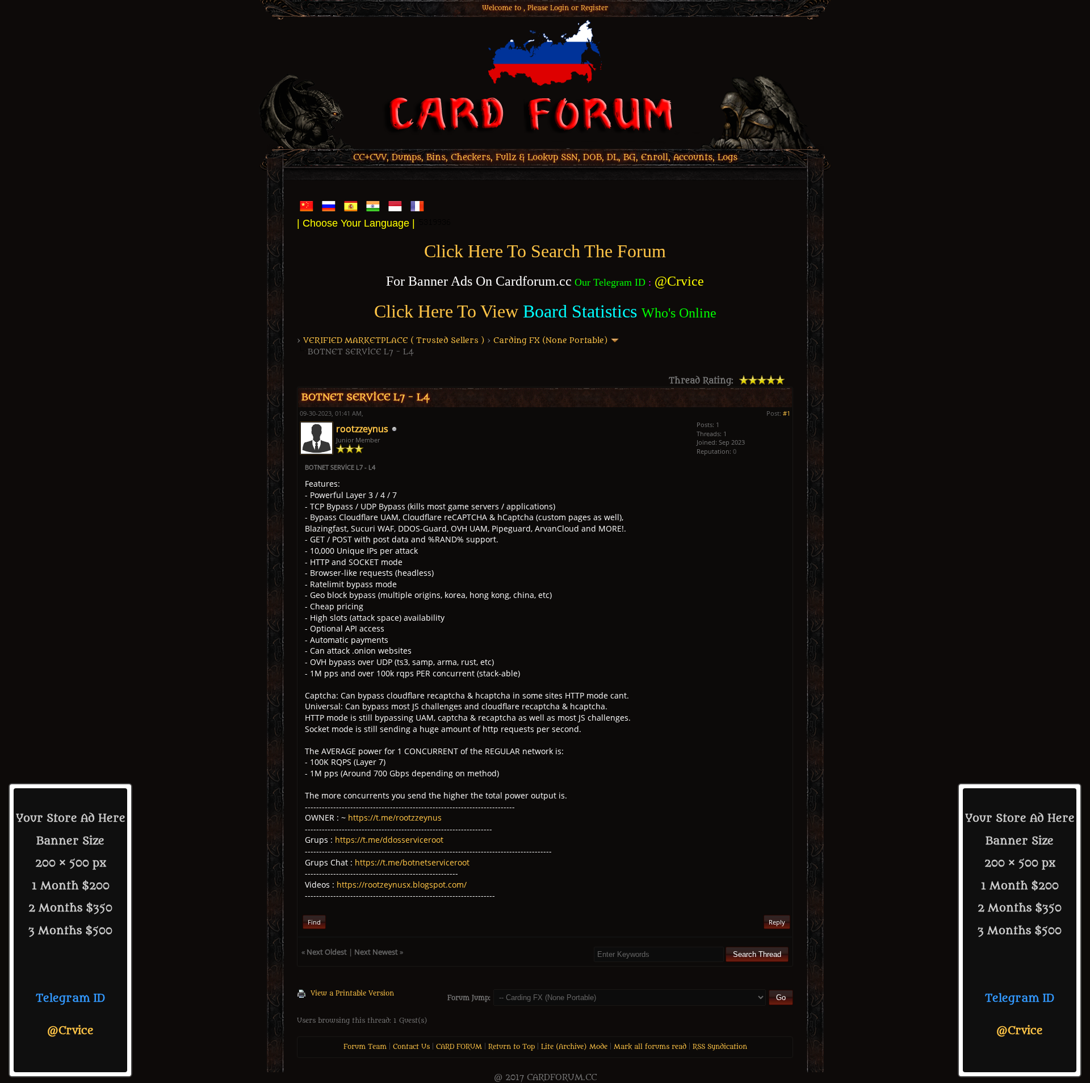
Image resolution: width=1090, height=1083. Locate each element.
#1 (786, 413)
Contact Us (411, 1047)
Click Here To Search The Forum (545, 251)
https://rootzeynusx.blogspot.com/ (402, 884)
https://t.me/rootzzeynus (395, 817)
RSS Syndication (720, 1047)
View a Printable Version (352, 993)
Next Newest (376, 952)
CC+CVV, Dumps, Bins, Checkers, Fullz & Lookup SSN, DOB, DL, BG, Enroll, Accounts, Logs (545, 157)
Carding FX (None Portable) (550, 340)
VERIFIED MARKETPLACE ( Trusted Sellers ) (394, 340)
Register (594, 8)
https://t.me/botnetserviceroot (412, 862)
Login (559, 8)
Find (314, 922)
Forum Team (365, 1047)
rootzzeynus (362, 429)
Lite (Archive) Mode (574, 1047)
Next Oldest (327, 952)
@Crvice (70, 1031)
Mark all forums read (650, 1047)
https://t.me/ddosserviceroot (389, 839)
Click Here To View (446, 311)
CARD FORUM (459, 1047)
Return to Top (511, 1047)
